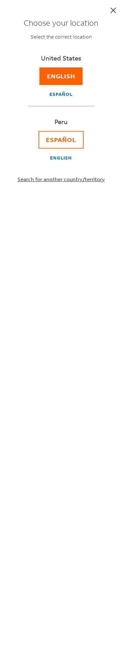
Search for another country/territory (61, 179)
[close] (113, 10)
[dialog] (61, 326)
